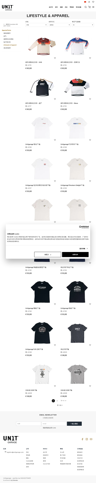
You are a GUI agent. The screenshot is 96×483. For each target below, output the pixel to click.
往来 (61, 461)
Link (54, 428)
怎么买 (62, 452)
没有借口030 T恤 (66, 390)
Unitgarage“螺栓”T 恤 (32, 308)
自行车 (51, 7)
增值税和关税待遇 (65, 464)
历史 (66, 7)
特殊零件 (45, 455)
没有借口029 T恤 (31, 390)
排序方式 (51, 22)
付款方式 (80, 458)
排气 (5, 36)
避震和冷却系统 (8, 39)
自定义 (47, 254)
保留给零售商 (30, 464)
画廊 (61, 7)
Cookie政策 (29, 461)
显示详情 (82, 248)
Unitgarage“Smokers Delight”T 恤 (72, 185)
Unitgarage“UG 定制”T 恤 (34, 349)
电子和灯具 (7, 42)
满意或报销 (80, 466)
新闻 (44, 461)
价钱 (27, 22)
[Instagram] (86, 440)
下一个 (63, 400)
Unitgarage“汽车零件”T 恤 (69, 144)
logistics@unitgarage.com (15, 452)
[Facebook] (82, 440)
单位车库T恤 (65, 349)
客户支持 (63, 455)
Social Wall (46, 464)
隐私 (27, 458)
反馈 (27, 466)
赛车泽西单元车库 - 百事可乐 (70, 62)
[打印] (54, 57)
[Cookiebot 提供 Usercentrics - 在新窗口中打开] (80, 227)
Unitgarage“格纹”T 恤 (68, 308)
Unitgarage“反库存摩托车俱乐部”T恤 (37, 185)
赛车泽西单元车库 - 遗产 (33, 103)
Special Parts (6, 30)
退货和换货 (80, 469)
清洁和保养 (7, 48)
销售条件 (80, 452)
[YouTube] (90, 440)
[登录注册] (89, 2)
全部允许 (75, 254)
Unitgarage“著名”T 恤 (32, 144)
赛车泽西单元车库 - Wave (69, 103)
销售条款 (80, 455)
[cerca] (85, 7)
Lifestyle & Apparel (10, 45)
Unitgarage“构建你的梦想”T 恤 (35, 267)
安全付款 (80, 464)
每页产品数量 (76, 22)
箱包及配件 (7, 33)
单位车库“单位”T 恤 (67, 267)
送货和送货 (80, 461)
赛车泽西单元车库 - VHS (33, 62)
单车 (56, 7)
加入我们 (75, 424)
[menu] (93, 7)
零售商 (72, 7)
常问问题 (78, 7)
